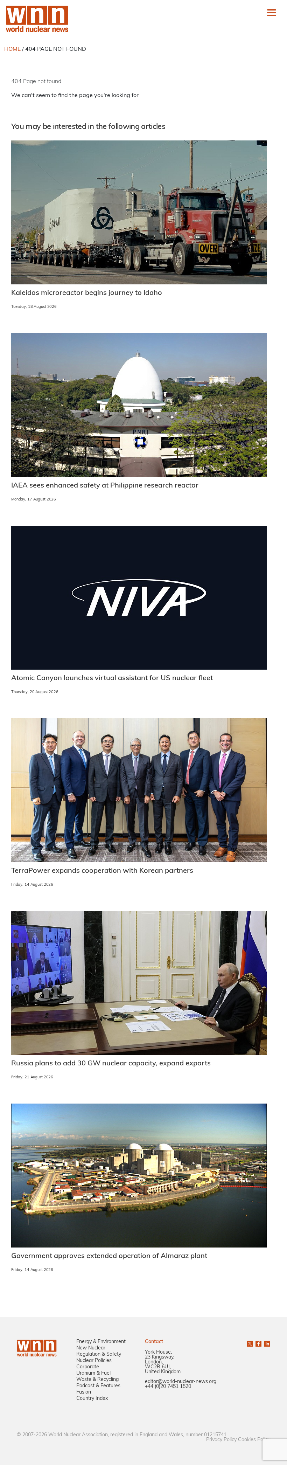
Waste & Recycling (97, 1379)
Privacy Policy (221, 1440)
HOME (12, 49)
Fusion (83, 1392)
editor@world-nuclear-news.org (180, 1381)
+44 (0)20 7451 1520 (168, 1386)
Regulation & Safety (98, 1354)
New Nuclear (90, 1348)
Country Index (92, 1398)
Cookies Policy (254, 1440)
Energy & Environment (101, 1342)
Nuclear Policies (94, 1360)
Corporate (87, 1367)
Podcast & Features (98, 1386)
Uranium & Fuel (93, 1373)
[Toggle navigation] (271, 13)
